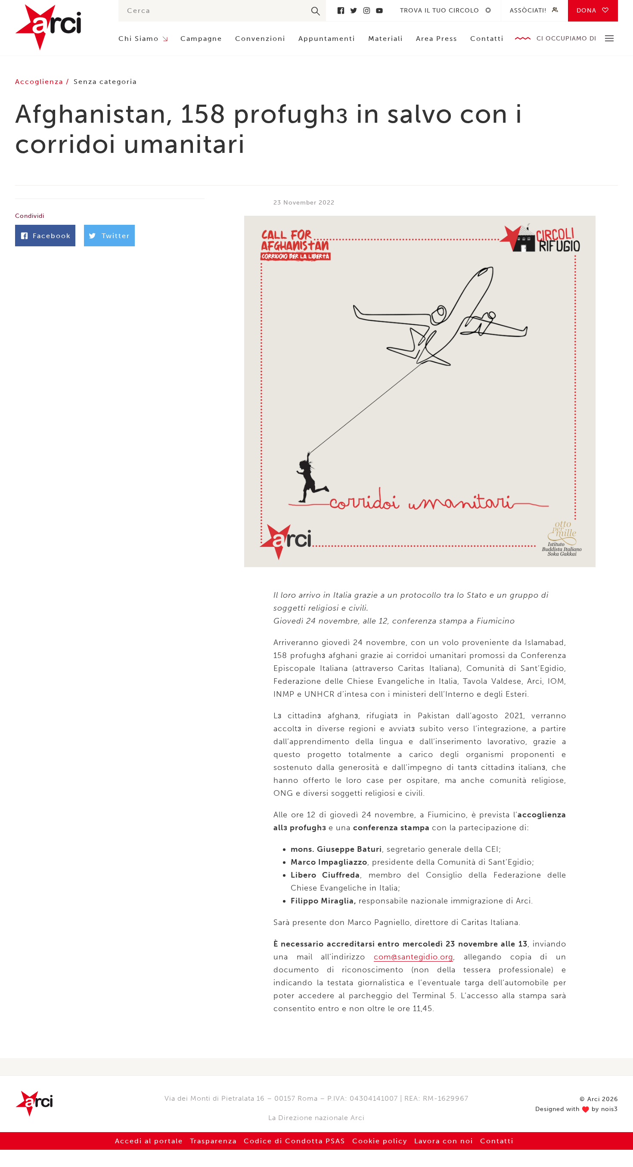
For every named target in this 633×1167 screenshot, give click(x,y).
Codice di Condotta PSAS (294, 1141)
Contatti (487, 38)
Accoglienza (40, 82)
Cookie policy (379, 1141)
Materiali (385, 38)
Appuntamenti (326, 38)
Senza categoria (105, 82)
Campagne (201, 38)
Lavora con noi (443, 1141)
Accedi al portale (149, 1141)
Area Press (436, 38)
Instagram (366, 10)
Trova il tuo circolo (439, 10)
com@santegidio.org (413, 957)
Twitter (353, 10)
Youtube (379, 10)
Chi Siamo (138, 38)
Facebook (340, 10)
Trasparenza (213, 1141)
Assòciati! (528, 10)
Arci (58, 27)
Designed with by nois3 (576, 1109)
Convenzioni (260, 38)
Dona (586, 10)
